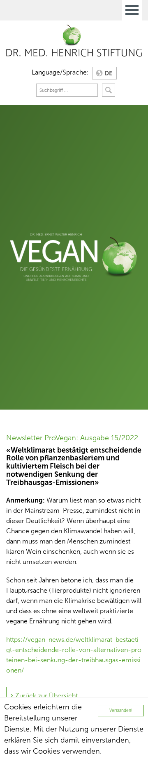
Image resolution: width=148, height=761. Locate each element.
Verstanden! (120, 710)
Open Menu (132, 10)
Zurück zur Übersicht (46, 695)
